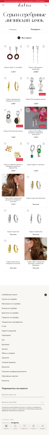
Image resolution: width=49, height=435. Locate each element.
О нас (4, 326)
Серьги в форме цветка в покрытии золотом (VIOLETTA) (13, 166)
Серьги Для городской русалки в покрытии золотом (13, 199)
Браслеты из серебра (10, 313)
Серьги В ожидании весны (36, 99)
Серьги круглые (13, 231)
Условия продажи (9, 362)
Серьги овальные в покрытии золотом (13, 100)
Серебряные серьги (9, 295)
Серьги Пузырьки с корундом (36, 68)
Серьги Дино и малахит (36, 164)
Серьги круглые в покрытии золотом (13, 262)
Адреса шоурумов (9, 331)
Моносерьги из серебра (11, 304)
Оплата (5, 349)
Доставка (5, 344)
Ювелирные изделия (10, 376)
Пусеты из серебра (9, 299)
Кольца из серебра (9, 308)
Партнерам (6, 335)
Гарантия (5, 358)
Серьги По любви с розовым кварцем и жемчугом (35, 132)
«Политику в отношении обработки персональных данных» (22, 409)
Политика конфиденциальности (14, 371)
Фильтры (12, 30)
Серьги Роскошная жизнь (13, 131)
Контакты (5, 381)
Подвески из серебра (10, 317)
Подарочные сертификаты (12, 322)
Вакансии (5, 367)
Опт (3, 340)
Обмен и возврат (8, 353)
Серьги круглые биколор (35, 198)
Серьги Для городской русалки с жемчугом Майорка (35, 263)
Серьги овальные (35, 231)
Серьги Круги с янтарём (13, 67)
